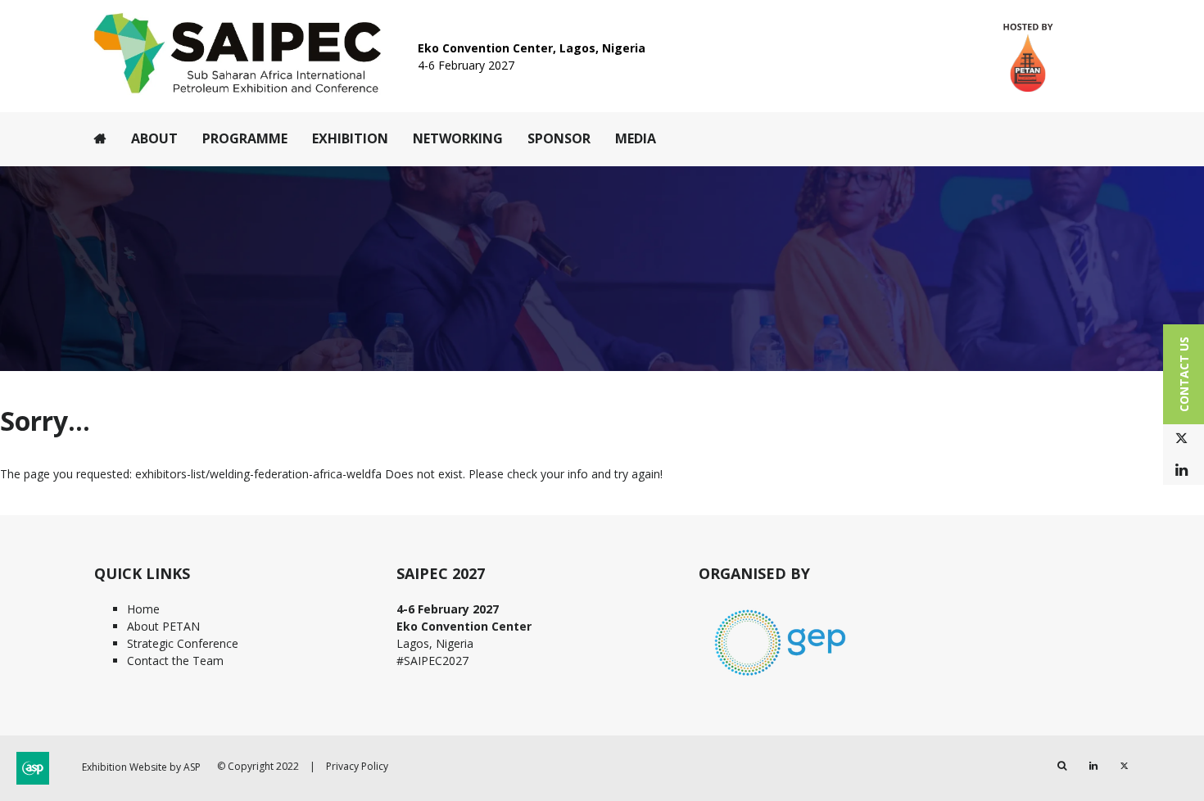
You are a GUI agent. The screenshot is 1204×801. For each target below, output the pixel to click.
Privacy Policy (357, 766)
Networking (458, 138)
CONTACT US (1184, 374)
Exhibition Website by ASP (141, 767)
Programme (244, 138)
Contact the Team (175, 660)
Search (1062, 766)
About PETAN (163, 626)
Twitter (1181, 438)
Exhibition (350, 138)
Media (635, 138)
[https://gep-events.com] (780, 678)
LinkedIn (1181, 470)
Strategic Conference (182, 643)
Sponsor (559, 138)
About (154, 138)
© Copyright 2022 (258, 766)
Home (100, 138)
